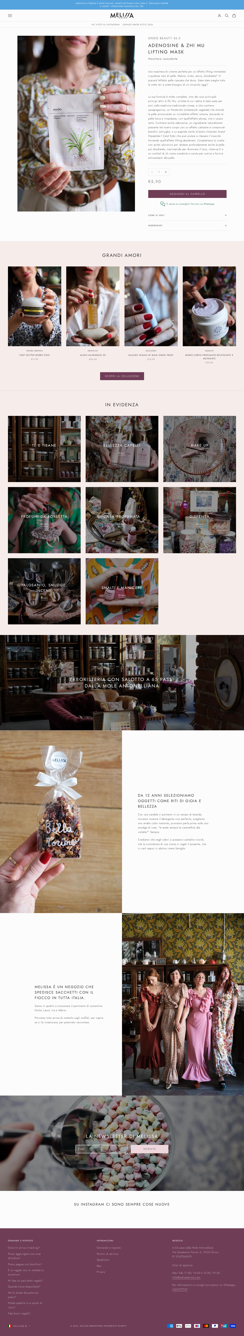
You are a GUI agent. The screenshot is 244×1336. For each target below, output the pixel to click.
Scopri (44, 453)
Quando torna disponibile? (24, 1287)
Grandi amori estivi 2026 (138, 24)
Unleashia (151, 351)
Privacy (101, 1272)
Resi (99, 1266)
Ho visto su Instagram (106, 24)
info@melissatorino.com (186, 1277)
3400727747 (180, 1289)
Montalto (93, 351)
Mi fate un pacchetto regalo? (25, 1281)
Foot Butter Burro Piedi (34, 355)
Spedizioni (103, 1260)
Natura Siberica (34, 351)
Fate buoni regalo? (19, 1313)
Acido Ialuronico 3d (93, 355)
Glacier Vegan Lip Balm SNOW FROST (151, 355)
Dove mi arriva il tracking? (24, 1248)
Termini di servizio (108, 1254)
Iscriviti (149, 1149)
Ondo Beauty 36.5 (164, 38)
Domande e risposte (109, 1248)
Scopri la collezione (122, 376)
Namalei (209, 351)
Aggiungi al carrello (187, 194)
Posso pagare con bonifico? (25, 1264)
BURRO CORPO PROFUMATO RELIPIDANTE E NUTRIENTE (209, 357)
